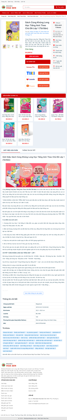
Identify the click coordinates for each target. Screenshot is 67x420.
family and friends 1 (19, 332)
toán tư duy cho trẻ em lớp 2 (11, 337)
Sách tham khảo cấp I (32, 16)
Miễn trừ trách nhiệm (7, 391)
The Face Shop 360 (20, 415)
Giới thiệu (17, 1)
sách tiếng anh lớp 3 (26, 345)
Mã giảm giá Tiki (6, 403)
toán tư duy (24, 337)
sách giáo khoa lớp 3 (53, 337)
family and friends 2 (8, 335)
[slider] (4, 46)
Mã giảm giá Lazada (7, 405)
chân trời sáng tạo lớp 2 (10, 340)
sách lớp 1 (6, 348)
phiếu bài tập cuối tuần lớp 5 (44, 340)
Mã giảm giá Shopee (7, 408)
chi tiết (28, 150)
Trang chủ (4, 1)
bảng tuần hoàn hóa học (32, 335)
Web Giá (35, 415)
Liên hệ (23, 1)
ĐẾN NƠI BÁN (34, 56)
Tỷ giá (12, 415)
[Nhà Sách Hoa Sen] (10, 365)
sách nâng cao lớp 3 (52, 345)
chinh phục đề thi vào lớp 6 (11, 345)
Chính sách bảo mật (7, 386)
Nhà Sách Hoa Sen (43, 418)
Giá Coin (40, 415)
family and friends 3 (45, 332)
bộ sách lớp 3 (58, 340)
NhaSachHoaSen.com (30, 418)
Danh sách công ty (6, 398)
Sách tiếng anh (28, 13)
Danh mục (10, 1)
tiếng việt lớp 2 (39, 348)
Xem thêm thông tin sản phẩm (33, 293)
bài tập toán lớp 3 (50, 348)
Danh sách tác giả (6, 395)
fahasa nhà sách (7, 332)
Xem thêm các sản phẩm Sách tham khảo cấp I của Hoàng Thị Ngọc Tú (37, 33)
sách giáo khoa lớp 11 (21, 343)
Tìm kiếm (60, 7)
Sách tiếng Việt (12, 16)
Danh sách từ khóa (6, 400)
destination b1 (57, 332)
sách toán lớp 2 (7, 351)
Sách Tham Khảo (21, 16)
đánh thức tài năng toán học (43, 343)
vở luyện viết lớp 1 (8, 343)
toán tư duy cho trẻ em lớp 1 (48, 335)
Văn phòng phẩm (40, 13)
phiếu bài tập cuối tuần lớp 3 (26, 340)
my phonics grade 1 (32, 332)
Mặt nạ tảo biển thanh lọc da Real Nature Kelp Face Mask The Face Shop (28, 354)
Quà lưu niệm (51, 13)
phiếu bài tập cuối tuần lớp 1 (37, 337)
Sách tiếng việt (16, 13)
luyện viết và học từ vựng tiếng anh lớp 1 (22, 348)
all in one (31, 343)
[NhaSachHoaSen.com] (8, 7)
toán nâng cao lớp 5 (39, 345)
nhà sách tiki (19, 335)
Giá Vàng (29, 415)
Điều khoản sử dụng (7, 388)
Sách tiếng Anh (33, 386)
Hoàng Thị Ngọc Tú (35, 31)
